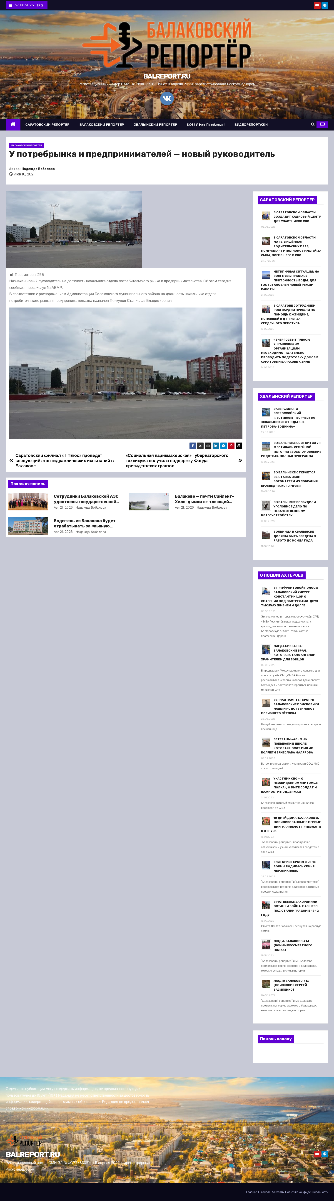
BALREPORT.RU (167, 76)
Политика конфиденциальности (306, 1192)
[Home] (13, 124)
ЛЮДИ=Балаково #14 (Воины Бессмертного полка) (293, 945)
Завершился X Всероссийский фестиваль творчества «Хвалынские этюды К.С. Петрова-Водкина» (288, 417)
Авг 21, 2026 (63, 507)
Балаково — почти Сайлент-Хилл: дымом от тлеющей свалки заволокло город (204, 502)
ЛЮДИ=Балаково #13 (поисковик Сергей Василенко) (291, 985)
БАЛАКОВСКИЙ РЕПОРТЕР (102, 124)
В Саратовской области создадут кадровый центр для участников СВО (297, 217)
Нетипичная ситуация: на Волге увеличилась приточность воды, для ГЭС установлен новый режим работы (290, 280)
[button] (313, 124)
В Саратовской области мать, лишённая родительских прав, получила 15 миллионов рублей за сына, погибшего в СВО (291, 246)
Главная (251, 1192)
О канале (264, 1192)
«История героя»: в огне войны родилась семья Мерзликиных (295, 866)
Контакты (278, 1192)
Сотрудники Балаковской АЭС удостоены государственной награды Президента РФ (86, 502)
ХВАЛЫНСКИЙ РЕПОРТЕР (155, 124)
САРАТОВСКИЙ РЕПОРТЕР (47, 124)
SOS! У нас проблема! (205, 124)
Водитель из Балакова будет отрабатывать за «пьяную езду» (85, 526)
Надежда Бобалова (38, 169)
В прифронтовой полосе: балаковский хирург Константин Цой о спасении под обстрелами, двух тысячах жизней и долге (289, 596)
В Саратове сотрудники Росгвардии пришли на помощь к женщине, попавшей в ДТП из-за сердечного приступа (288, 314)
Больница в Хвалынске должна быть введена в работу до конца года (295, 536)
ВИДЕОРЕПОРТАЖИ (251, 124)
